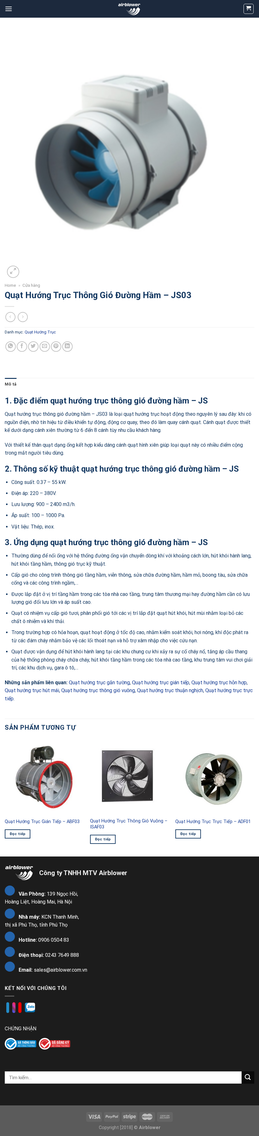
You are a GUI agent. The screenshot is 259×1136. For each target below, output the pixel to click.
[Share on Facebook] (22, 346)
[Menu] (8, 8)
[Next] (254, 797)
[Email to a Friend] (44, 346)
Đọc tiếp (18, 834)
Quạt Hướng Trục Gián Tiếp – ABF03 (42, 821)
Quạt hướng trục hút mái (32, 690)
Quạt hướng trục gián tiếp (160, 683)
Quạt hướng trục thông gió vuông (98, 690)
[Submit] (248, 1077)
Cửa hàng (31, 285)
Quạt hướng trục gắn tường (99, 683)
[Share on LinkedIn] (67, 346)
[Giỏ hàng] (249, 9)
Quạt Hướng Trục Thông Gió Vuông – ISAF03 (128, 824)
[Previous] (5, 797)
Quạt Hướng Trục (40, 332)
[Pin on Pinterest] (56, 346)
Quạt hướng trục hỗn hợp (219, 683)
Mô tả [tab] (10, 384)
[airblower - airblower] (130, 8)
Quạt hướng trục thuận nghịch (170, 690)
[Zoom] (13, 272)
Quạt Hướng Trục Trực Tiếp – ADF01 (213, 821)
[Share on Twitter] (33, 346)
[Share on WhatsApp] (10, 346)
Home (10, 285)
